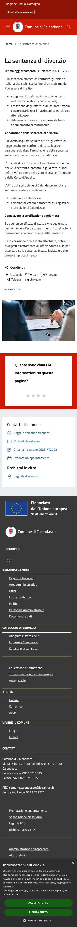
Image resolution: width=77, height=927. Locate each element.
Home (9, 43)
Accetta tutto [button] (38, 903)
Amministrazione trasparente (29, 848)
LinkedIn (35, 279)
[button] (38, 920)
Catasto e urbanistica (23, 648)
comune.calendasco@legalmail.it (31, 787)
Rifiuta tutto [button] (38, 912)
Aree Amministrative (23, 584)
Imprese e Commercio (23, 642)
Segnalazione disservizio (25, 816)
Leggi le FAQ (17, 823)
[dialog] (38, 893)
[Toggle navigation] (8, 26)
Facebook (15, 274)
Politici (13, 603)
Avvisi (13, 712)
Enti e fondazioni (20, 597)
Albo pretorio (17, 855)
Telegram (17, 279)
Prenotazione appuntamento (28, 810)
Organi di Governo (21, 578)
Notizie (14, 700)
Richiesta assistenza (22, 829)
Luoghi (13, 730)
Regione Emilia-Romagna (23, 3)
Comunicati (16, 706)
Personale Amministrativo (26, 610)
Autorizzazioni (18, 680)
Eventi (13, 737)
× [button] (72, 863)
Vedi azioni (10, 289)
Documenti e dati (20, 616)
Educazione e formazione (25, 667)
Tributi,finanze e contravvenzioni (31, 674)
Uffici (12, 590)
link (16, 894)
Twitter (33, 274)
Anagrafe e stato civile (24, 635)
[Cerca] (68, 27)
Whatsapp (50, 274)
